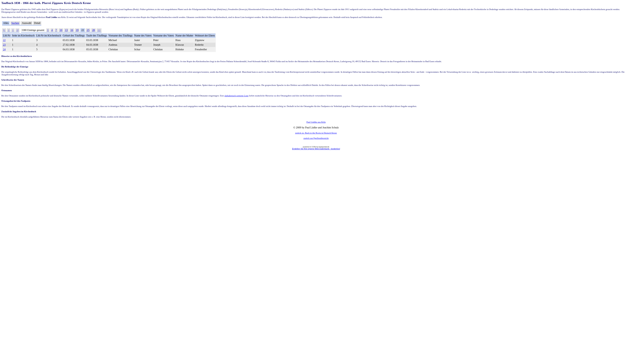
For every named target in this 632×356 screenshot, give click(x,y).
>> (99, 30)
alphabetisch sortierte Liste (236, 95)
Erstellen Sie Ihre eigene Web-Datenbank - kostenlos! (316, 149)
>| (17, 30)
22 (4, 40)
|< (4, 30)
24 (4, 49)
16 (71, 30)
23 (4, 44)
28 (93, 30)
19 (77, 30)
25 (88, 30)
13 (66, 30)
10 (61, 30)
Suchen (15, 23)
